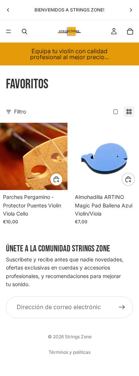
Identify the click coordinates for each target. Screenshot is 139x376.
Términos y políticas (69, 352)
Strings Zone (78, 336)
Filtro (20, 111)
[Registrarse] (122, 307)
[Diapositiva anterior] (8, 10)
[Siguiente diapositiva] (131, 10)
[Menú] (8, 31)
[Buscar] (24, 31)
